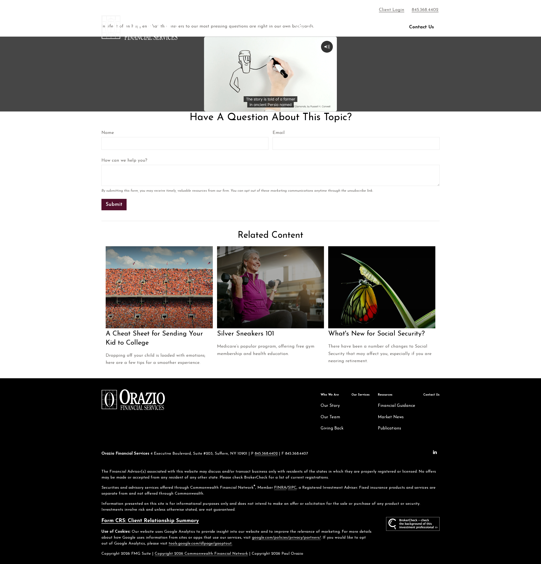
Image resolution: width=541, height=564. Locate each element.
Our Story (330, 406)
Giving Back (332, 428)
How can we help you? (124, 160)
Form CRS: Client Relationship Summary (150, 520)
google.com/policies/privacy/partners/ (286, 538)
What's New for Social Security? (376, 333)
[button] (308, 27)
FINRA (280, 488)
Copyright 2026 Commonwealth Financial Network (201, 554)
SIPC (292, 488)
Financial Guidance (396, 406)
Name (107, 133)
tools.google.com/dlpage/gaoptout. (200, 544)
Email (279, 133)
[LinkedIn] (435, 452)
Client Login (391, 10)
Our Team (330, 417)
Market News (391, 417)
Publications (389, 428)
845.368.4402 (425, 10)
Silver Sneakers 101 (245, 333)
